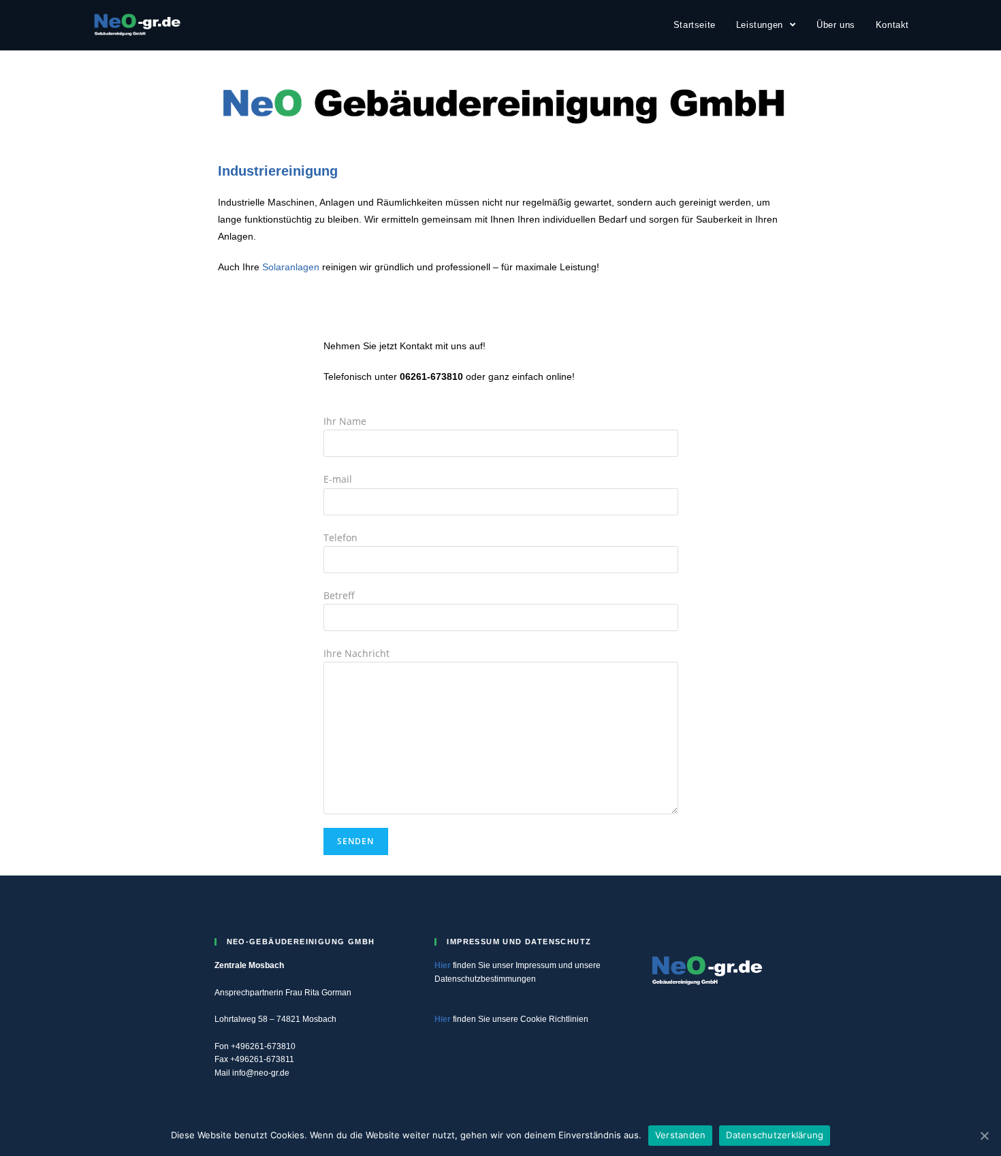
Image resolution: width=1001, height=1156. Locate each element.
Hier (442, 965)
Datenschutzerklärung (774, 1134)
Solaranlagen (290, 266)
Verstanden (680, 1134)
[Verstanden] (984, 1135)
